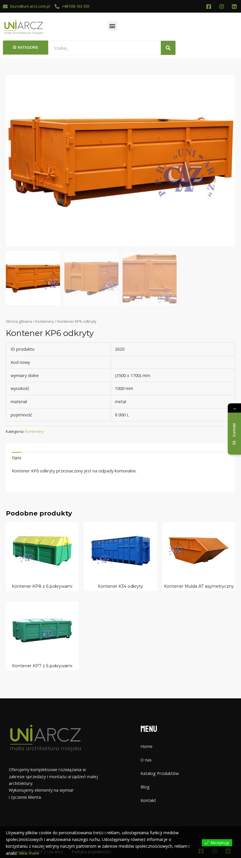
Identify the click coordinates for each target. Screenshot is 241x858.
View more (29, 853)
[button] (112, 26)
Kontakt (148, 800)
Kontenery (44, 321)
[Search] (168, 48)
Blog (145, 787)
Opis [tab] (16, 457)
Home (146, 746)
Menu (148, 729)
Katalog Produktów (159, 773)
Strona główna (19, 321)
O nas (146, 760)
